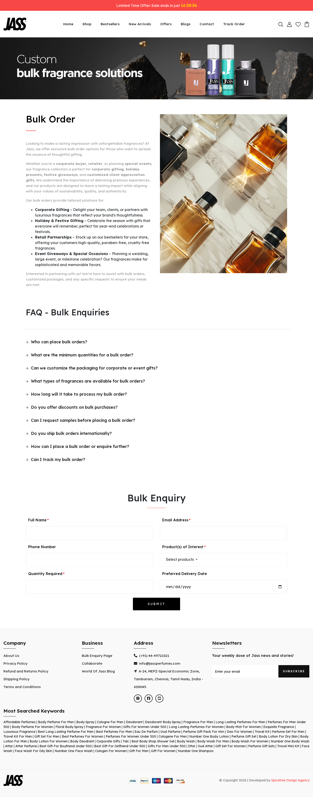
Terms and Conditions (22, 687)
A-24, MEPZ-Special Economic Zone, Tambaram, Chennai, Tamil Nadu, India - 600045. (168, 679)
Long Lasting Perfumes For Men (240, 722)
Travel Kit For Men (17, 736)
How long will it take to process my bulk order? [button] (79, 394)
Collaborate (92, 663)
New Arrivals (140, 24)
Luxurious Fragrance (19, 732)
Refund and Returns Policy (25, 671)
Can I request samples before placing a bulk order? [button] (83, 420)
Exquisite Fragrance (278, 727)
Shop (86, 24)
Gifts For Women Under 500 (144, 727)
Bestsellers (110, 24)
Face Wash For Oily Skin (33, 751)
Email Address (175, 520)
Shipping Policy (16, 679)
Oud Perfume (170, 732)
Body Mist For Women (243, 727)
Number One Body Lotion (209, 736)
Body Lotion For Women (49, 741)
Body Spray (85, 722)
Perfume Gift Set (243, 736)
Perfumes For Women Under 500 (131, 736)
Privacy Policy (15, 663)
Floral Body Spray (69, 727)
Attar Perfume (26, 746)
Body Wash (186, 741)
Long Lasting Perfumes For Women (196, 727)
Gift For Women (163, 751)
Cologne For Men (110, 722)
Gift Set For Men (46, 736)
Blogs (185, 24)
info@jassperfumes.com (159, 663)
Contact (207, 24)
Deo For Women (239, 732)
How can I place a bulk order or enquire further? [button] (80, 446)
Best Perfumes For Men (114, 732)
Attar (9, 746)
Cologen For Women (111, 751)
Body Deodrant (82, 741)
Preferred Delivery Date (184, 573)
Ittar (191, 746)
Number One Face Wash (74, 751)
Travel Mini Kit (288, 746)
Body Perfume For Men (56, 722)
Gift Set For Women (230, 746)
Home (68, 24)
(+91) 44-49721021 (154, 655)
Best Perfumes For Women (82, 736)
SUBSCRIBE (294, 671)
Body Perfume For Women (32, 727)
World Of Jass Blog (98, 671)
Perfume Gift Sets (261, 746)
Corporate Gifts (108, 741)
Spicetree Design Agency (290, 780)
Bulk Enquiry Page (97, 655)
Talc (126, 741)
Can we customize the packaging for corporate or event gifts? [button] (94, 368)
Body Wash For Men (213, 741)
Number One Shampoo (196, 751)
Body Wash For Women (249, 741)
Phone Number (42, 546)
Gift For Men (138, 751)
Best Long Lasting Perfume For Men (65, 732)
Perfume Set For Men (288, 732)
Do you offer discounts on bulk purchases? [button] (74, 407)
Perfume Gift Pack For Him (203, 732)
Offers (166, 24)
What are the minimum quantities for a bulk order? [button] (82, 355)
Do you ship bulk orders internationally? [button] (71, 433)
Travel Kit (262, 732)
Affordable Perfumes (19, 722)
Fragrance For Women (103, 727)
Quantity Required (45, 573)
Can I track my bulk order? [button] (58, 459)
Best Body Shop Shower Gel (153, 741)
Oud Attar (205, 746)
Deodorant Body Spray (163, 722)
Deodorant (134, 722)
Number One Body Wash (290, 741)
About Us (11, 655)
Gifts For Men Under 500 (167, 746)
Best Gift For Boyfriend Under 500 (65, 746)
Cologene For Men (173, 736)
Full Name (37, 520)
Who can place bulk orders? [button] (59, 341)
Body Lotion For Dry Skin (278, 736)
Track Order (234, 24)
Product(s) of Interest (182, 546)
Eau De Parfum (146, 732)
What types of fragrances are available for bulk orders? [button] (88, 381)
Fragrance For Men (198, 722)
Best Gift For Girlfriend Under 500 (119, 746)
